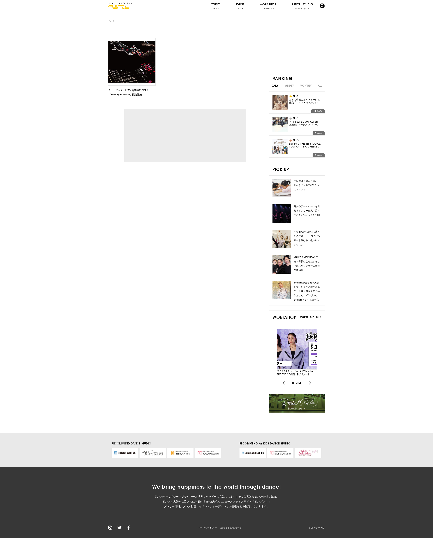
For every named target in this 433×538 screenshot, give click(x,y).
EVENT (239, 6)
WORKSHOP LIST (309, 317)
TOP (110, 21)
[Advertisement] (155, 135)
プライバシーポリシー (207, 528)
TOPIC (215, 6)
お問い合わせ (235, 528)
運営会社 (223, 528)
